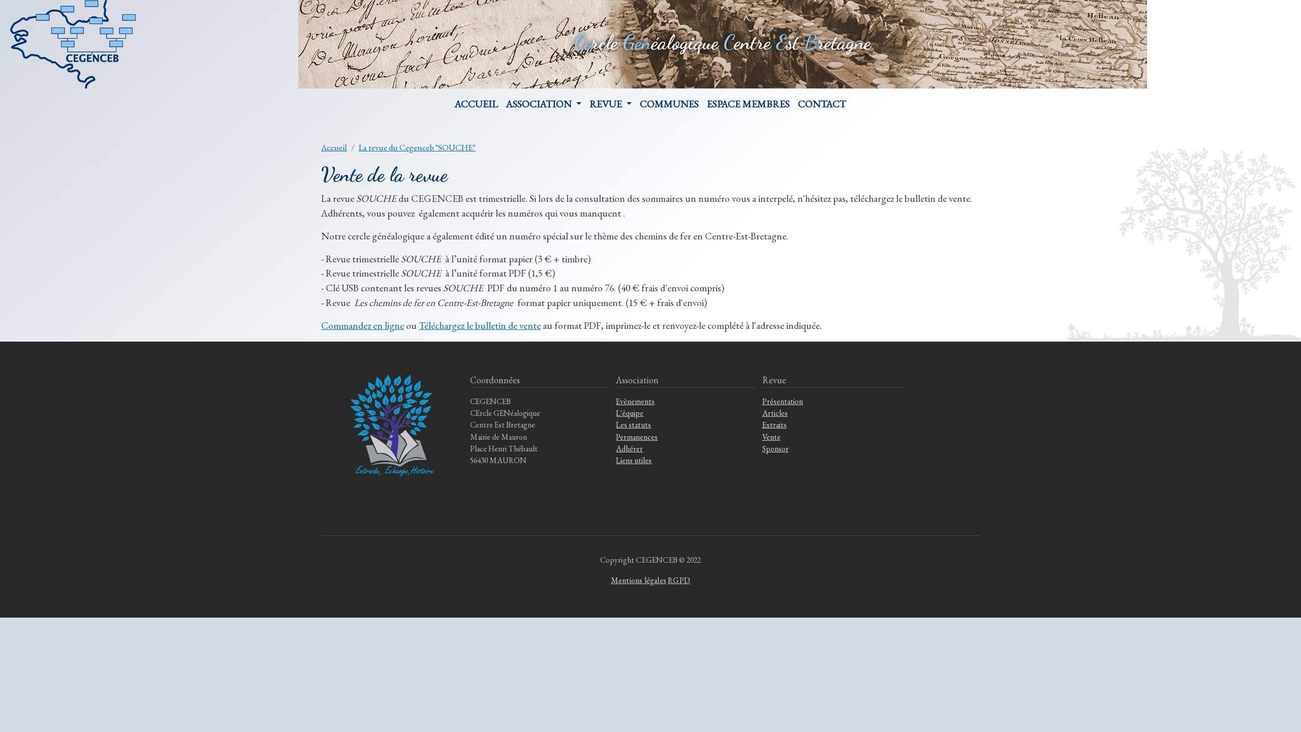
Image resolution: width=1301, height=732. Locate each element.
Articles (775, 413)
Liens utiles (634, 460)
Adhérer (629, 448)
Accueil (476, 103)
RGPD (679, 580)
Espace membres (748, 103)
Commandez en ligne (362, 325)
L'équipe (629, 413)
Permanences (637, 437)
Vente (771, 437)
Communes (669, 103)
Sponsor (775, 448)
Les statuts (633, 424)
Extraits (774, 424)
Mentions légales (638, 580)
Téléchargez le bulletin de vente (480, 325)
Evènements (635, 401)
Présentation (782, 401)
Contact (822, 103)
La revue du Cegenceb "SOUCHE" (417, 147)
